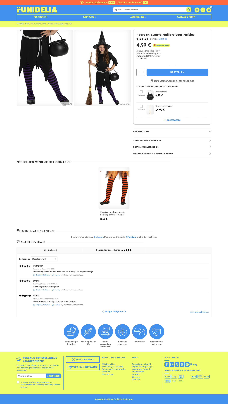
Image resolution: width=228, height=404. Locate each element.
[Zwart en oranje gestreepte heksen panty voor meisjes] (114, 188)
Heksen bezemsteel (164, 106)
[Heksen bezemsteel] (150, 109)
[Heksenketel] (150, 95)
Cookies (135, 374)
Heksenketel (161, 91)
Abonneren (53, 376)
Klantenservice (84, 359)
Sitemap (136, 377)
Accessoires (137, 17)
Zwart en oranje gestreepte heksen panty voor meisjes (112, 213)
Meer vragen (107, 374)
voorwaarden (26, 385)
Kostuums (88, 17)
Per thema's (40, 17)
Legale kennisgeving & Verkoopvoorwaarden (142, 367)
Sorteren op (24, 259)
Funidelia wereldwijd (141, 364)
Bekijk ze (163, 39)
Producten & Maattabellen (114, 369)
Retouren (106, 371)
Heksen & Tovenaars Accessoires (60, 24)
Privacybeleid (138, 371)
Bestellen (177, 72)
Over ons (136, 379)
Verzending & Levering (112, 366)
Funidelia (20, 24)
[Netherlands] (166, 364)
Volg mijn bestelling (84, 367)
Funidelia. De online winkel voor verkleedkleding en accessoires (37, 9)
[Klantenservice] (202, 9)
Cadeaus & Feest (186, 17)
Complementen (40, 24)
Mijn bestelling (108, 364)
